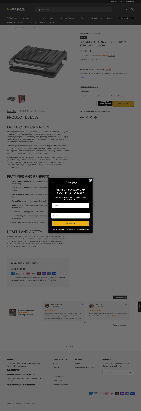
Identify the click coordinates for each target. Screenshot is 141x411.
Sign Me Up (70, 223)
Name (53, 211)
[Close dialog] (90, 180)
